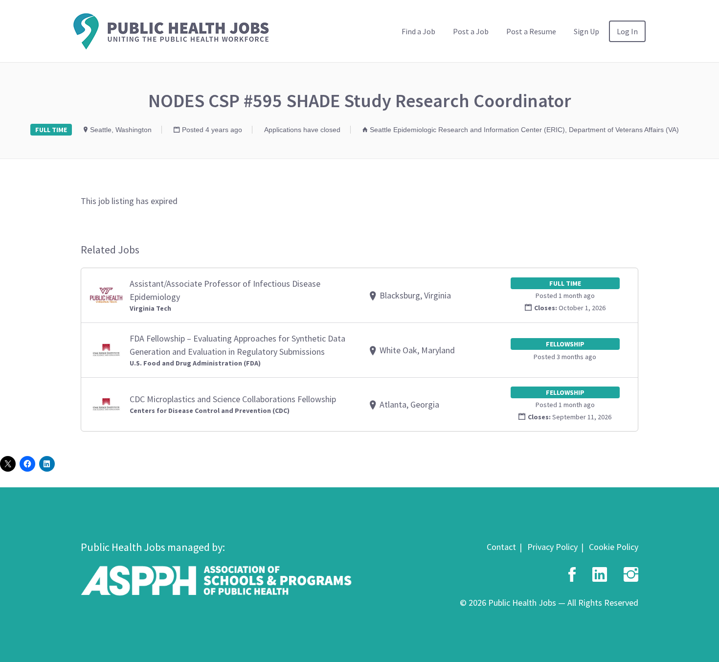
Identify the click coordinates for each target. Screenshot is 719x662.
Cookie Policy (613, 546)
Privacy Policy (552, 546)
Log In (627, 31)
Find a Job (418, 31)
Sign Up (586, 31)
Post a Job (471, 31)
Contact (501, 546)
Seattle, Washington (121, 130)
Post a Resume (531, 31)
